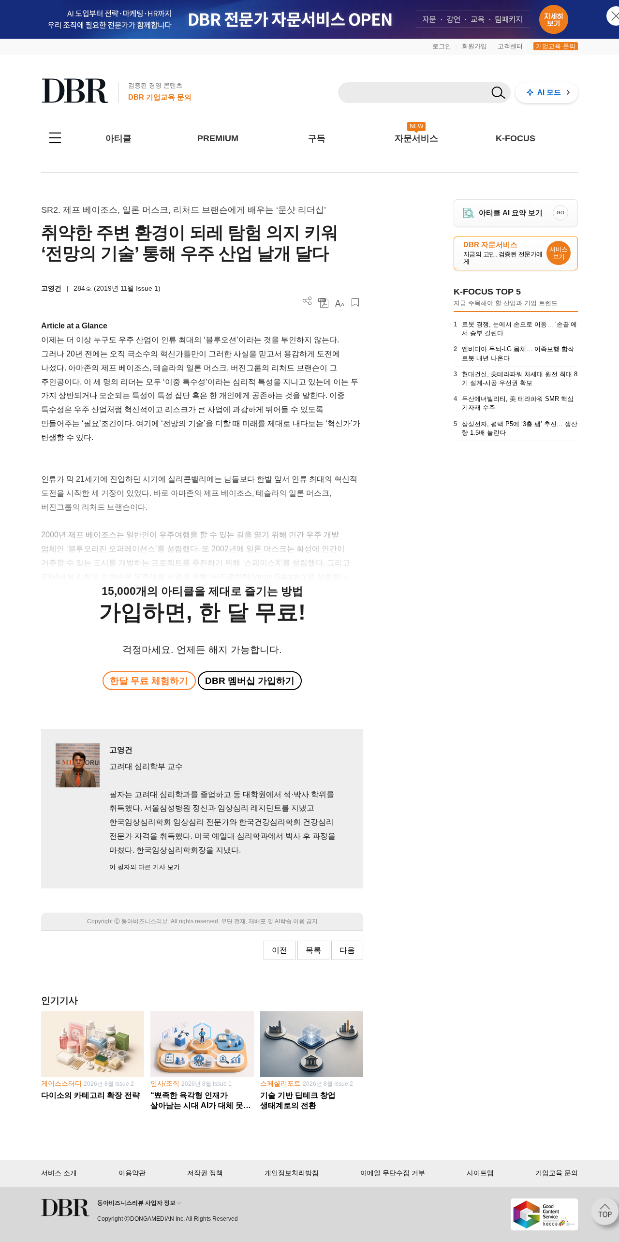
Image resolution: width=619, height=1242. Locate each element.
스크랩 (355, 302)
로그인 (441, 46)
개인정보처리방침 (292, 1173)
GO (560, 212)
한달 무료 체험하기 (149, 681)
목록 (313, 950)
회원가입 (474, 46)
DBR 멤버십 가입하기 (250, 681)
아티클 (118, 138)
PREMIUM (217, 138)
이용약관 (132, 1173)
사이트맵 (480, 1173)
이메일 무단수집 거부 (392, 1173)
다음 (347, 950)
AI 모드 (549, 92)
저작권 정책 (205, 1173)
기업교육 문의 (555, 46)
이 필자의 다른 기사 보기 (144, 867)
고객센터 (510, 46)
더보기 (307, 301)
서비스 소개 (59, 1173)
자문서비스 (416, 138)
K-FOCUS (515, 138)
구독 (316, 138)
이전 (279, 950)
